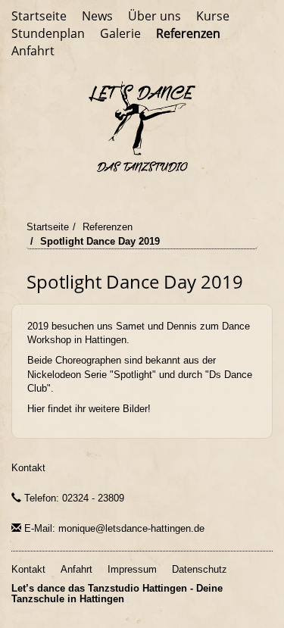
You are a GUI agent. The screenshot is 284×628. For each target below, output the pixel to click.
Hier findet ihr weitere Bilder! (89, 408)
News (97, 16)
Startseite (39, 16)
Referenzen (188, 33)
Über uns (154, 16)
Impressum (132, 569)
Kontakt (28, 467)
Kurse (212, 16)
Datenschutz (199, 569)
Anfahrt (33, 50)
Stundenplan (48, 33)
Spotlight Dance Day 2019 (100, 241)
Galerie (120, 33)
